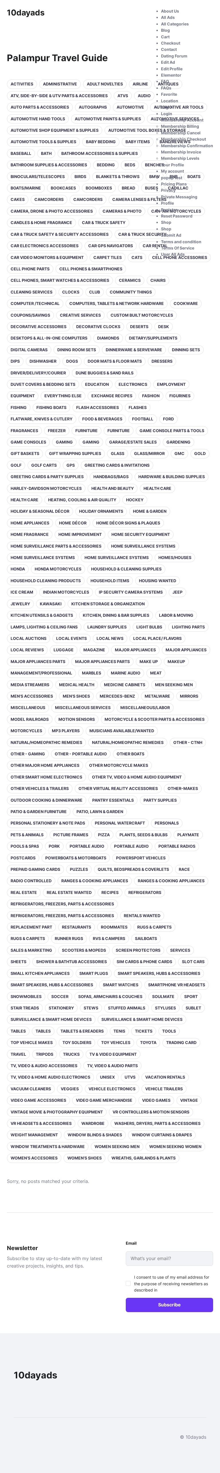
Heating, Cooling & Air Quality (82, 499)
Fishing (19, 407)
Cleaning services (31, 292)
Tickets (143, 1031)
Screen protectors (138, 950)
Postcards (23, 857)
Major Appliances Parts (38, 661)
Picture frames (70, 834)
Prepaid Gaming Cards (35, 869)
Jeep (177, 592)
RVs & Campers (109, 938)
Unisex (107, 1077)
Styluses (165, 1007)
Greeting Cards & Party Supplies (47, 476)
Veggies (70, 1088)
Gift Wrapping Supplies (75, 453)
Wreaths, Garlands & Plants (143, 1157)
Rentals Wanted (142, 915)
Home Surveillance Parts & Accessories (56, 546)
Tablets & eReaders (82, 1031)
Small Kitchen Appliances (40, 973)
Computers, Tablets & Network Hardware (116, 303)
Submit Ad (171, 235)
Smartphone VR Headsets (176, 984)
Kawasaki (51, 603)
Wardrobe (93, 1123)
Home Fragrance (30, 534)
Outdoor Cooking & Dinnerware (46, 800)
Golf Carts (44, 465)
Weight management (34, 1134)
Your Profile (172, 164)
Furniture (86, 430)
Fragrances (24, 430)
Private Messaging (179, 196)
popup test (171, 177)
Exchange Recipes (111, 395)
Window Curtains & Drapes (162, 1134)
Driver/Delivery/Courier (38, 372)
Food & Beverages (102, 418)
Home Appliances (30, 522)
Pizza (104, 834)
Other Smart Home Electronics (46, 777)
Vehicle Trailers (164, 1088)
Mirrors (189, 696)
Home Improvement (80, 534)
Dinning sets (186, 349)
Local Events (71, 638)
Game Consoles (28, 442)
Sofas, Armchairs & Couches (110, 996)
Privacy (168, 190)
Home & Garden (149, 511)
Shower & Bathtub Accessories (71, 961)
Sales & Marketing (31, 950)
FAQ (165, 81)
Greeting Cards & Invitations (117, 465)
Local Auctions (28, 638)
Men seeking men (174, 684)
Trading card (181, 1042)
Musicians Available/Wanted (121, 730)
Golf (16, 465)
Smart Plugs (93, 973)
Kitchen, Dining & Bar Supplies (116, 615)
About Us (170, 11)
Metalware (157, 696)
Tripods (44, 1054)
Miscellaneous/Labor (145, 707)
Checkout (170, 43)
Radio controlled (31, 880)
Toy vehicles (115, 1042)
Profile (167, 203)
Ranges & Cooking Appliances (94, 880)
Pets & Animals (27, 834)
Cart (165, 36)
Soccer (59, 996)
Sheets (18, 961)
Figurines (179, 395)
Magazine (94, 649)
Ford (168, 418)
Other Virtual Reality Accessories (118, 788)
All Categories (175, 23)
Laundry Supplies (107, 626)
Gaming (64, 442)
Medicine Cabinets (124, 684)
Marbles (91, 672)
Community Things (131, 292)
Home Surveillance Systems (143, 546)
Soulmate (163, 996)
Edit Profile (171, 68)
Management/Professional (41, 672)
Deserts (139, 326)
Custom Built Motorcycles (142, 315)
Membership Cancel (181, 132)
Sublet (193, 1007)
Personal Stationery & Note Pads (48, 823)
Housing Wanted (157, 580)
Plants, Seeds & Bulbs (143, 834)
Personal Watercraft (120, 823)
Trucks (71, 1054)
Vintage (189, 1100)
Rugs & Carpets (154, 927)
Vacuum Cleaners (31, 1088)
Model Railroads (30, 719)
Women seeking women (175, 1146)
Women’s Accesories (34, 1157)
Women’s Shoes (84, 1157)
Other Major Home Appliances (45, 765)
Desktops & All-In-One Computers (49, 338)
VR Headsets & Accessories (41, 1123)
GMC (179, 453)
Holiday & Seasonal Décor (40, 511)
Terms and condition (181, 241)
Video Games (156, 1100)
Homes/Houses (174, 557)
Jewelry (20, 603)
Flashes (138, 407)
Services (180, 950)
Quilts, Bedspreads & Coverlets (133, 869)
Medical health (76, 684)
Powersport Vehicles (141, 857)
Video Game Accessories (38, 1100)
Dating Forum (174, 55)
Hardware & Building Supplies (171, 476)
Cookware (186, 303)
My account (172, 171)
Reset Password (176, 215)
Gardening (178, 442)
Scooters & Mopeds (84, 950)
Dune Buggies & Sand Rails (104, 372)
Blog (165, 30)
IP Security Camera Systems (131, 592)
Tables (18, 1031)
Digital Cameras (29, 349)
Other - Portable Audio (81, 753)
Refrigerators (144, 892)
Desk (163, 326)
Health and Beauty (112, 488)
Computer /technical (35, 303)
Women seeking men (117, 1146)
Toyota (148, 1042)
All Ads (168, 17)
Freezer (57, 430)
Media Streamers (30, 684)
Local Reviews (27, 649)
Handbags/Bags (111, 476)
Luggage (64, 649)
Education (97, 384)
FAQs (166, 87)
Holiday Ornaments (101, 511)
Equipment (23, 395)
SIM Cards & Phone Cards (144, 961)
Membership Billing (180, 126)
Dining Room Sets (76, 349)
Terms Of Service (177, 248)
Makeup (176, 661)
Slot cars (193, 961)
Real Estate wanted (69, 892)
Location (169, 100)
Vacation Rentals (165, 1077)
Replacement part (31, 927)
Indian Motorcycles (66, 592)
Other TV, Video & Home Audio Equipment (137, 777)
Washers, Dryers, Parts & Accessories (157, 1123)
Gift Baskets (25, 453)
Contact (169, 49)
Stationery (61, 1007)
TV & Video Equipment (113, 1054)
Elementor (171, 75)
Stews (91, 1007)
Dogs (72, 361)
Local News (110, 638)
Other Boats (130, 753)
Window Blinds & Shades (95, 1134)
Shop (166, 222)
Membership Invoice (181, 151)
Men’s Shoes (76, 696)
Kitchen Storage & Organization (108, 603)
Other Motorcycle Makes (118, 765)
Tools (169, 1031)
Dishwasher (43, 361)
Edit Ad (168, 62)
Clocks (70, 292)
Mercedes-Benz (117, 696)
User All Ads (173, 254)
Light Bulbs (149, 626)
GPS (70, 465)
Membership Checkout (183, 139)
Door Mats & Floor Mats (115, 361)
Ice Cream (22, 592)
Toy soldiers (76, 1042)
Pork (54, 846)
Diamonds (108, 338)
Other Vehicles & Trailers (40, 788)
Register (169, 209)
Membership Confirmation (187, 145)
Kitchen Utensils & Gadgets (42, 615)
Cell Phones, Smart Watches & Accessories (60, 280)
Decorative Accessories (38, 326)
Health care (157, 488)
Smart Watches (120, 984)
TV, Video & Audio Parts (112, 1065)
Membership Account (182, 119)
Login (166, 113)
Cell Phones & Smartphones (90, 268)
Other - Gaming (28, 753)
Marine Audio (125, 672)
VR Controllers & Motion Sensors (151, 1111)
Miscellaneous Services (83, 707)
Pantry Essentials (113, 800)
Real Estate (24, 892)
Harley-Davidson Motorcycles (46, 488)
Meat (156, 672)
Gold (200, 453)
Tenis (119, 1031)
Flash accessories (97, 407)
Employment (171, 384)
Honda (18, 568)
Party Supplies (160, 800)
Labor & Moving (176, 615)
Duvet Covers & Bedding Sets (43, 384)
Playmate (188, 834)
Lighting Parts (188, 626)
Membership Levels (180, 158)
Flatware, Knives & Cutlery (41, 418)
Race (184, 869)
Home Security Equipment (140, 534)
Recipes (110, 892)
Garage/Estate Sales (133, 442)
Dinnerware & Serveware (134, 349)
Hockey (135, 499)
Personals (167, 823)
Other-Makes (183, 788)
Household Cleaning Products (46, 580)
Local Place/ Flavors (157, 638)
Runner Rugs (69, 938)
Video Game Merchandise (104, 1100)
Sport (191, 996)
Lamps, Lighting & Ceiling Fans (44, 626)
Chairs (158, 280)
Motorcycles (26, 730)
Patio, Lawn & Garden (99, 811)
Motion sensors (76, 719)
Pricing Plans (174, 183)
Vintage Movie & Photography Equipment (57, 1111)
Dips (15, 361)
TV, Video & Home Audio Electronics (50, 1077)
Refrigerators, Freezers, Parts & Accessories (62, 903)
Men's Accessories (32, 696)
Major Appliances (135, 649)
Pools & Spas (25, 846)
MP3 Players (66, 730)
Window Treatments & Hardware (48, 1146)
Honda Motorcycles (58, 568)
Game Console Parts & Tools (172, 430)
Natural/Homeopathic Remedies (46, 742)
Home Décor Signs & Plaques (128, 522)
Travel (18, 1054)
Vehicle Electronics (112, 1088)
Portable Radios (176, 846)
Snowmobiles (26, 996)
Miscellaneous (28, 707)
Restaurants (76, 927)
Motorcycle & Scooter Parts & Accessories (155, 719)
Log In (167, 107)
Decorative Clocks (98, 326)
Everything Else (63, 395)
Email (131, 1243)
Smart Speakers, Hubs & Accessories (159, 973)
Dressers (162, 361)
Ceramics (130, 280)
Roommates (114, 927)
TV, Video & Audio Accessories (44, 1065)
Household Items (110, 580)
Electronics (133, 384)
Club (94, 292)
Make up (149, 661)
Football (142, 418)
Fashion (151, 395)
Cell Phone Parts (30, 268)
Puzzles (79, 869)
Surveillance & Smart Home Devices (51, 1019)
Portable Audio (87, 846)
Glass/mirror (149, 453)
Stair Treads (25, 1007)
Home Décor (73, 522)
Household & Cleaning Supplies (126, 568)
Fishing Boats (51, 407)
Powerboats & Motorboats (75, 857)
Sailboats (146, 938)
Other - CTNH (187, 742)
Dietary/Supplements (153, 338)
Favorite (169, 94)
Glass (117, 453)
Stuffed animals (126, 1007)
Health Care (24, 499)
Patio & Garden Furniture (39, 811)
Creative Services (80, 315)
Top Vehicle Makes (32, 1042)
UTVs (130, 1077)
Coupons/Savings (30, 315)
